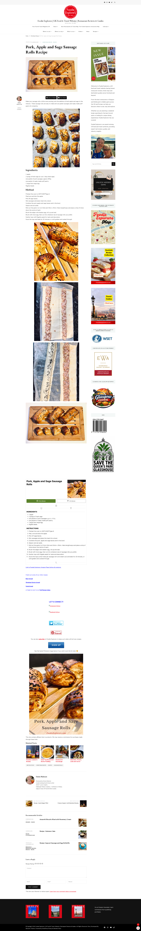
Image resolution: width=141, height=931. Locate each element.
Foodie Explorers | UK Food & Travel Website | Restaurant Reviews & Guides (70, 20)
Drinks (80, 31)
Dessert (28, 822)
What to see (70, 31)
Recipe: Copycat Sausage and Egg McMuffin (55, 843)
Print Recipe (62, 97)
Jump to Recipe (52, 97)
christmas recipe (41, 765)
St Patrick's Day (30, 835)
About (55, 26)
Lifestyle (105, 26)
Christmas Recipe (47, 42)
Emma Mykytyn (19, 103)
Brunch (28, 849)
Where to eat (46, 31)
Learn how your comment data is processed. (63, 891)
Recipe (55, 42)
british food (30, 765)
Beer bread (29, 579)
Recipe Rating (30, 864)
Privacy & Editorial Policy (54, 928)
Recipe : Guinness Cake (47, 831)
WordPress (45, 928)
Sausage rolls (58, 765)
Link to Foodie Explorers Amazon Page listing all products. (43, 567)
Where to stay (59, 31)
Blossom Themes (30, 928)
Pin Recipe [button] (72, 501)
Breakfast (29, 847)
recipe (50, 765)
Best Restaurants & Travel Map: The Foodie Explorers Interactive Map (80, 26)
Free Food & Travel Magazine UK (41, 26)
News (88, 31)
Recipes (95, 31)
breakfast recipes (31, 848)
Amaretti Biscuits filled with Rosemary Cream (55, 819)
